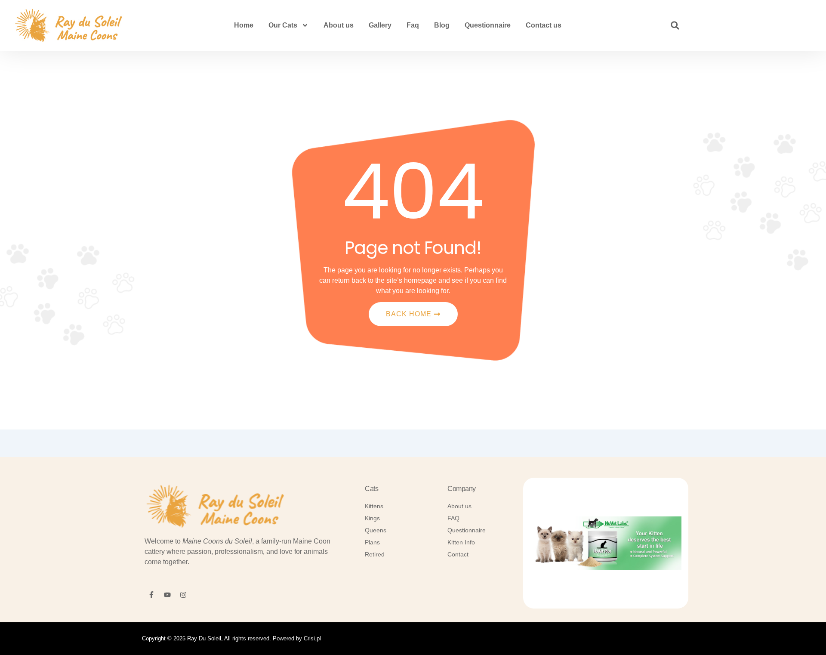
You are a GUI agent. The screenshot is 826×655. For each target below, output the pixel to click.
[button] (675, 25)
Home (243, 25)
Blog (442, 25)
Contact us (543, 25)
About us (339, 25)
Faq (413, 25)
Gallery (380, 25)
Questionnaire (488, 25)
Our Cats (282, 25)
